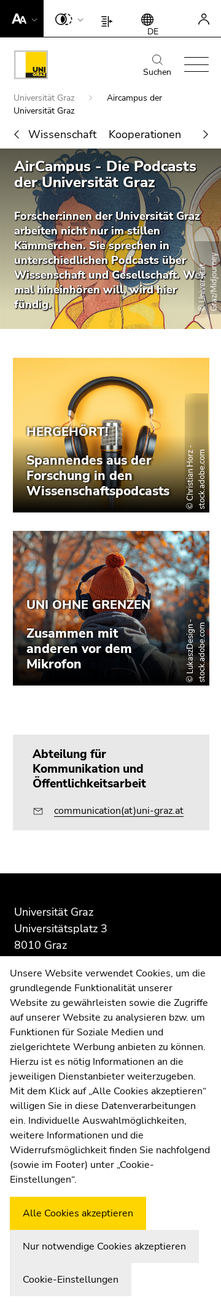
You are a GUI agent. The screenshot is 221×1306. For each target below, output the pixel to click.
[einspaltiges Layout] (110, 18)
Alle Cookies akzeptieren (78, 1213)
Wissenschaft (62, 134)
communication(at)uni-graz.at (119, 810)
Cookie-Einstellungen (70, 1279)
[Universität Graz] (31, 66)
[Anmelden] (204, 18)
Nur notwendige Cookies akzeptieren (104, 1246)
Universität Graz (45, 98)
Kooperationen (145, 134)
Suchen (157, 72)
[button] (22, 18)
